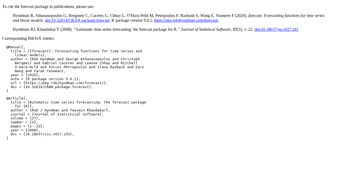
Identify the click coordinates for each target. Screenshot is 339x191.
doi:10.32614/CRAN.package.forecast (77, 20)
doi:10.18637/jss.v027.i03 (276, 29)
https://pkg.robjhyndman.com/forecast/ (186, 20)
